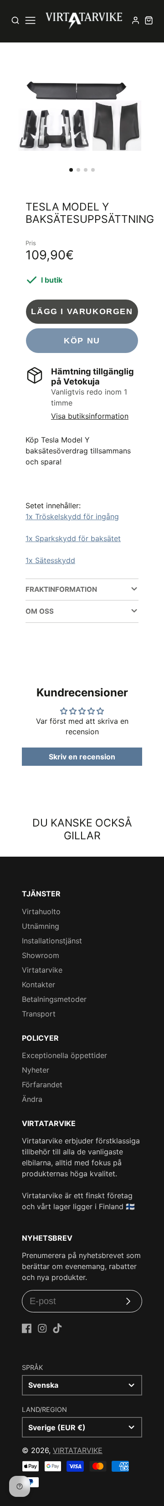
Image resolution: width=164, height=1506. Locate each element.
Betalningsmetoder (54, 999)
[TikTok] (57, 1328)
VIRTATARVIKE (77, 1450)
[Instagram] (42, 1328)
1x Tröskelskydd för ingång (72, 516)
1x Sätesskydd (50, 560)
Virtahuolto (41, 911)
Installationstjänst (52, 940)
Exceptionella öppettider (64, 1055)
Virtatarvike (42, 969)
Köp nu (82, 340)
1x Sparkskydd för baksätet (73, 538)
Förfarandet (42, 1084)
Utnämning (40, 926)
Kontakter (38, 984)
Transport (39, 1013)
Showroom (40, 955)
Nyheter (35, 1069)
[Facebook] (27, 1328)
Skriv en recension (82, 756)
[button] (71, 170)
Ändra (32, 1099)
